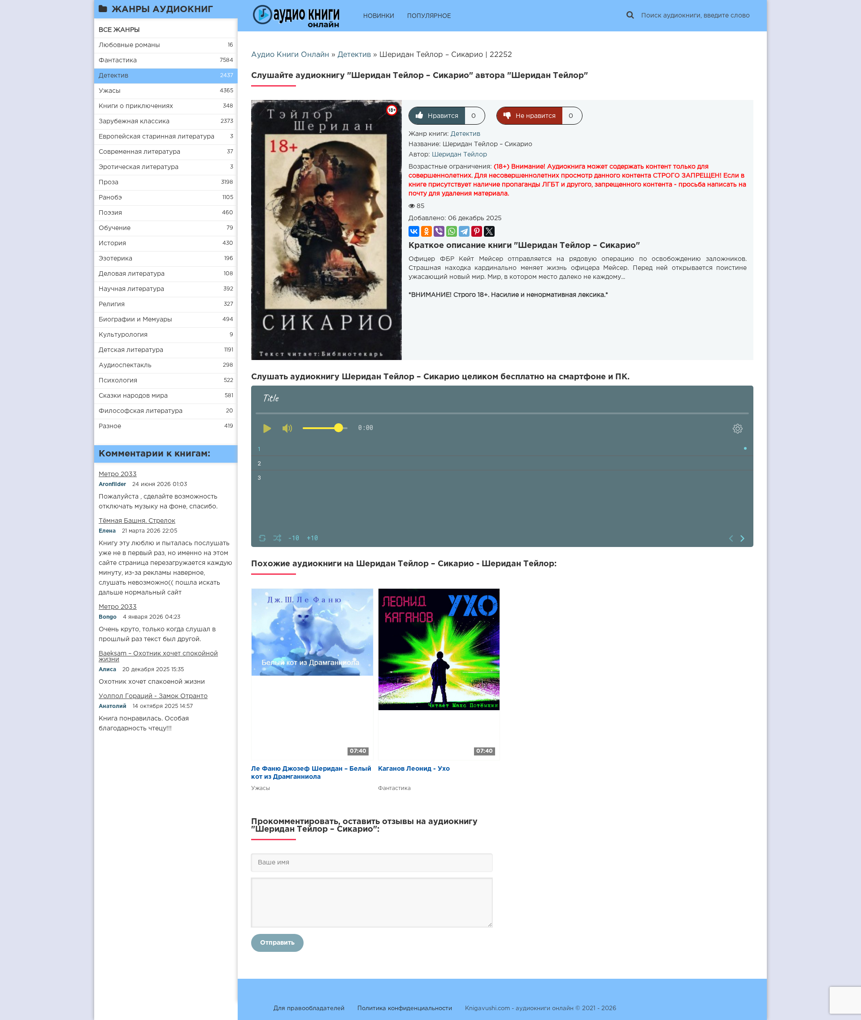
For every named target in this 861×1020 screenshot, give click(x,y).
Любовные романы (129, 45)
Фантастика (118, 60)
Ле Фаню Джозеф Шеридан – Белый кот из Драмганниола (311, 773)
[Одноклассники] (426, 231)
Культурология (123, 335)
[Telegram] (464, 231)
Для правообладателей (309, 1008)
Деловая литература (132, 274)
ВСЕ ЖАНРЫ (119, 30)
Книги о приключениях (136, 106)
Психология (118, 380)
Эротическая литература (138, 167)
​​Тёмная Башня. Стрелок (137, 521)
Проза (108, 182)
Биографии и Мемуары (135, 319)
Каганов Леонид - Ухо (414, 769)
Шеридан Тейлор (459, 154)
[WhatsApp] (451, 231)
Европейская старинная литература (156, 136)
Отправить (277, 943)
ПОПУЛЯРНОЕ (429, 16)
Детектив (113, 75)
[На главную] (296, 15)
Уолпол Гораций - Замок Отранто (153, 696)
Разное (110, 426)
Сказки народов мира (133, 396)
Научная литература (131, 289)
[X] (489, 231)
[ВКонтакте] (414, 231)
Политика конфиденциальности (404, 1008)
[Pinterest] (476, 231)
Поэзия (110, 213)
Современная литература (139, 152)
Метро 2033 (118, 474)
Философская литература (141, 411)
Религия (112, 304)
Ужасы (110, 91)
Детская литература (131, 350)
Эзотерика (115, 258)
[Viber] (439, 231)
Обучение (114, 228)
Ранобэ (110, 197)
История (112, 243)
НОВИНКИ (378, 16)
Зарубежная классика (134, 121)
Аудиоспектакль (125, 365)
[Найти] (630, 16)
